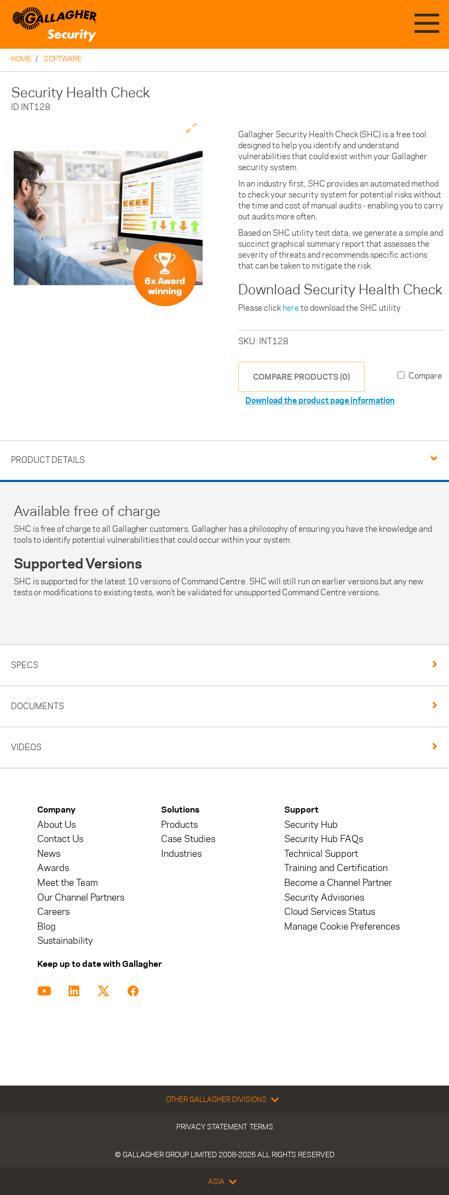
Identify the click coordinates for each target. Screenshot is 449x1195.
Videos (26, 747)
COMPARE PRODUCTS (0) (301, 376)
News (48, 854)
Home (21, 58)
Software (63, 58)
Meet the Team (67, 883)
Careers (53, 912)
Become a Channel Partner (338, 883)
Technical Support (321, 854)
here (291, 308)
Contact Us (60, 839)
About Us (56, 825)
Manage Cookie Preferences (342, 926)
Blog (46, 926)
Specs (24, 665)
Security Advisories (324, 897)
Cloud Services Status (329, 912)
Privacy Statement (211, 1127)
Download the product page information (320, 400)
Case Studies (188, 839)
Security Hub (311, 825)
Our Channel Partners (80, 897)
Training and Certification (336, 868)
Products (179, 825)
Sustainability (65, 941)
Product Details (48, 460)
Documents (37, 706)
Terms (261, 1127)
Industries (181, 854)
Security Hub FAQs (323, 839)
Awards (53, 868)
